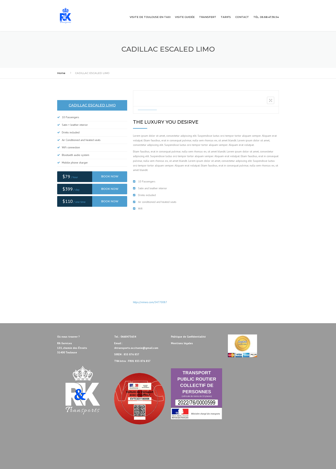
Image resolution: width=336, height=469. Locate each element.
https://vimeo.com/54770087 (150, 302)
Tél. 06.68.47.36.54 (266, 16)
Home (61, 73)
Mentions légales (182, 343)
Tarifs (226, 16)
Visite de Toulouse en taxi (150, 16)
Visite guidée (185, 16)
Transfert (207, 16)
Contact (242, 16)
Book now (109, 176)
